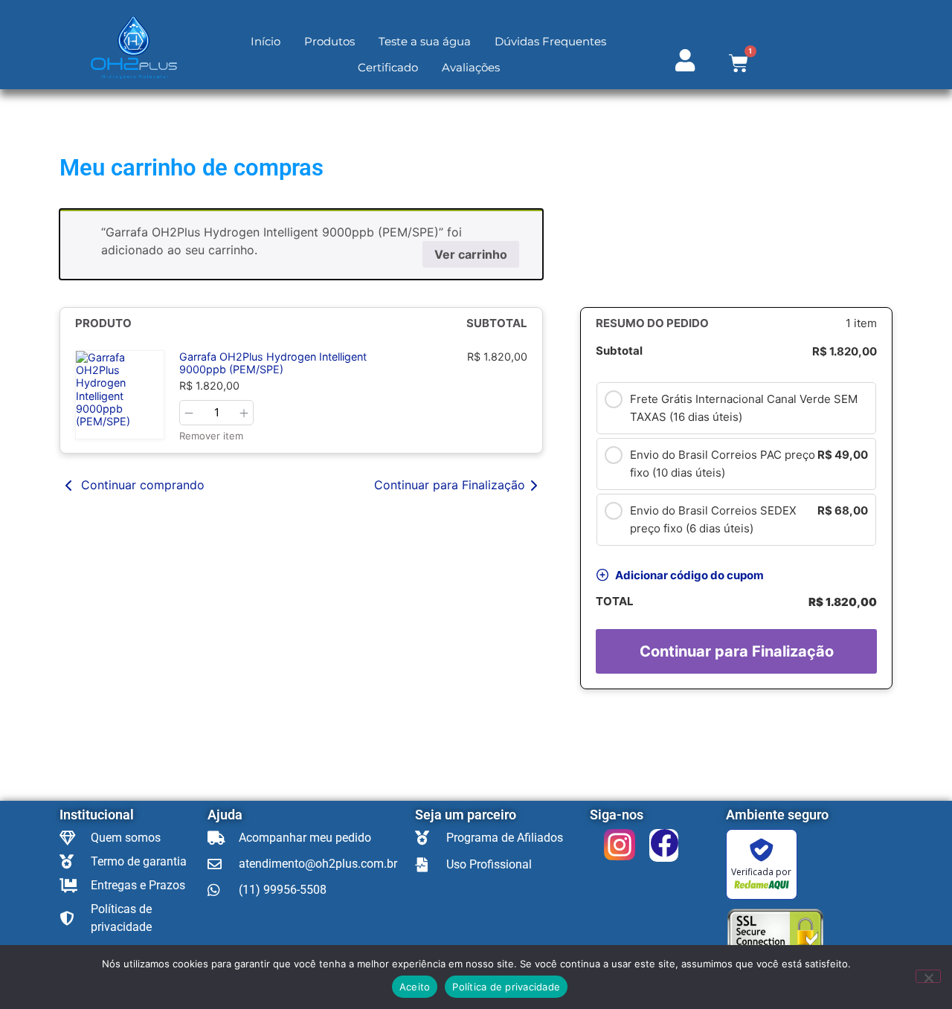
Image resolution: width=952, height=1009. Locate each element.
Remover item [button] (211, 436)
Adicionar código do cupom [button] (689, 575)
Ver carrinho (470, 254)
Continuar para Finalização (449, 484)
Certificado (388, 67)
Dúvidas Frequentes (550, 41)
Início (265, 41)
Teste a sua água (425, 41)
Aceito (415, 987)
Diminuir (189, 413)
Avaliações (471, 67)
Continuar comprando (141, 484)
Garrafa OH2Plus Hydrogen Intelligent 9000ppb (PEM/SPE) (273, 362)
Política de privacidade (506, 987)
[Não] (928, 976)
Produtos (329, 41)
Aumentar (244, 413)
